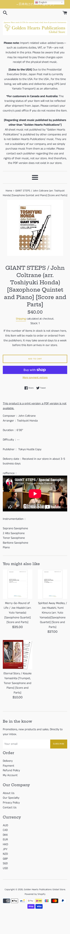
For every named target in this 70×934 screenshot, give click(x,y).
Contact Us (9, 807)
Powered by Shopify (35, 894)
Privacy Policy (11, 803)
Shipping (21, 319)
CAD (5, 830)
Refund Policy (11, 770)
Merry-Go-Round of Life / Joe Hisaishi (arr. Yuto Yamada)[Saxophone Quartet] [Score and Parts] (17, 612)
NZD (5, 854)
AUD (5, 825)
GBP (5, 859)
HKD (5, 844)
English (42, 2)
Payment (8, 766)
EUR (5, 839)
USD (5, 868)
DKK (5, 835)
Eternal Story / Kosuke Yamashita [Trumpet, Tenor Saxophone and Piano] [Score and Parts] (18, 683)
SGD (5, 863)
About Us (8, 793)
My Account (10, 775)
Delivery (8, 761)
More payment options (35, 377)
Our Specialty (11, 798)
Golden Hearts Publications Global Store (44, 889)
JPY (5, 849)
